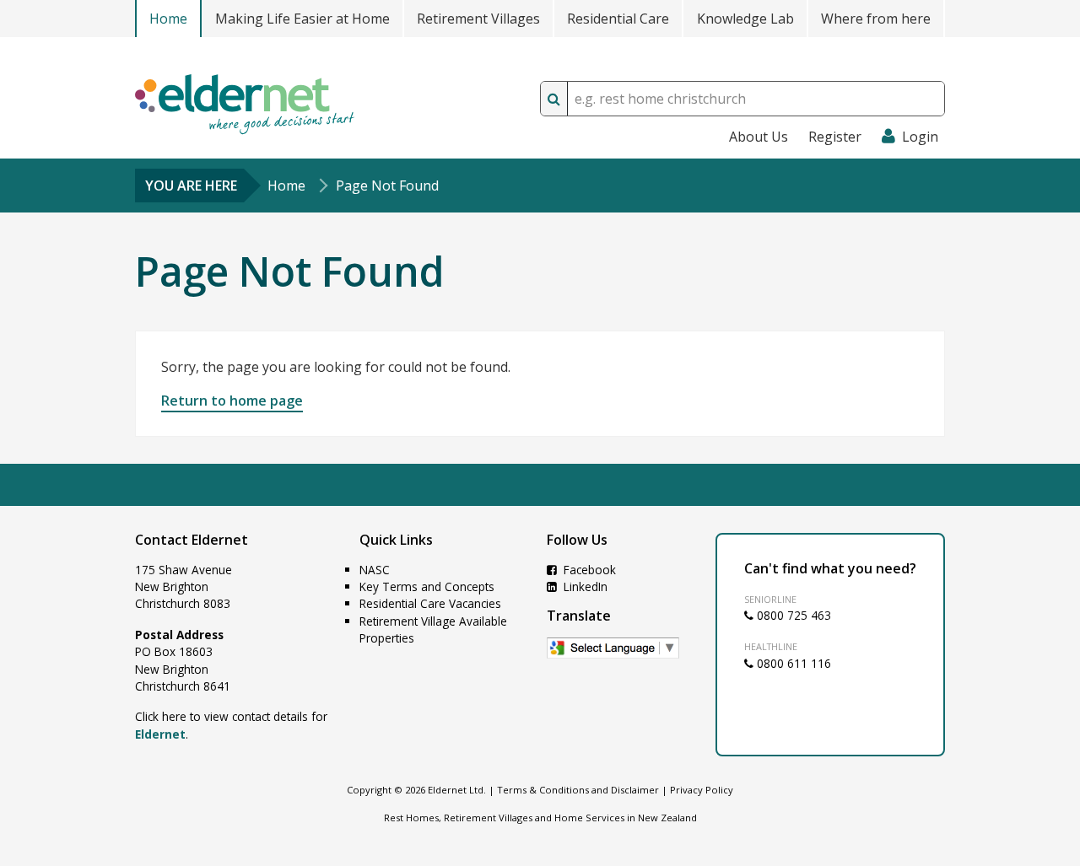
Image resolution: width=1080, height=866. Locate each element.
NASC (374, 570)
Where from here (876, 18)
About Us (758, 136)
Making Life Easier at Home (302, 18)
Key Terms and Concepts (426, 586)
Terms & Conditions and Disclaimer (578, 789)
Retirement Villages (478, 18)
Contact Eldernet (191, 539)
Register (834, 136)
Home (168, 18)
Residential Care (618, 18)
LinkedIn (584, 586)
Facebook (588, 570)
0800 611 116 (792, 663)
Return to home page (232, 400)
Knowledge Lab (745, 18)
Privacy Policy (701, 789)
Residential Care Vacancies (430, 603)
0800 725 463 (792, 615)
